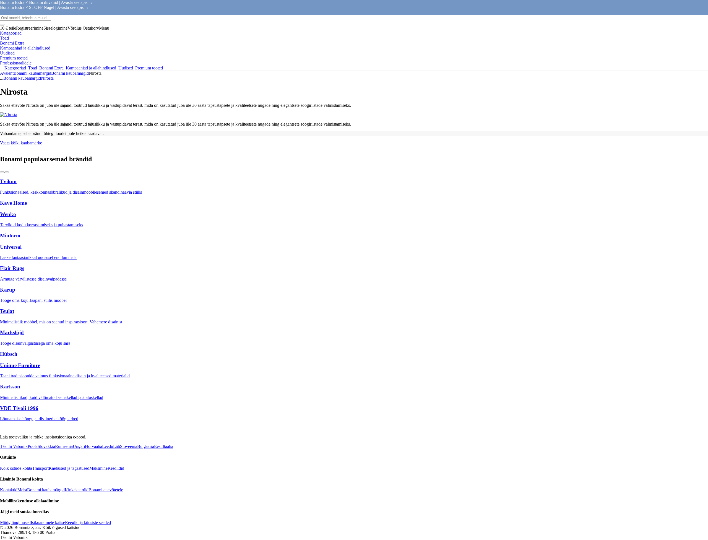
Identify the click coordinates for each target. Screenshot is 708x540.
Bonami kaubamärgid (70, 73)
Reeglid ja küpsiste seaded (88, 522)
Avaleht (7, 73)
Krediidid (116, 468)
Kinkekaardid (76, 489)
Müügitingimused (15, 522)
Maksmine (98, 468)
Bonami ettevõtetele (105, 489)
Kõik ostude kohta (16, 468)
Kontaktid (8, 489)
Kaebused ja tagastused (69, 468)
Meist (22, 489)
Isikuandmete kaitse (48, 522)
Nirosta (47, 78)
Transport (40, 468)
